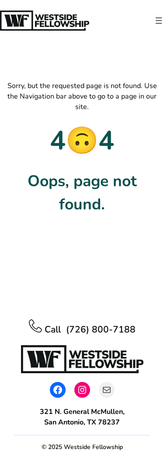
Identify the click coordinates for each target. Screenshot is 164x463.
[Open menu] (159, 20)
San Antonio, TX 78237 (82, 422)
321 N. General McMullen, (82, 412)
